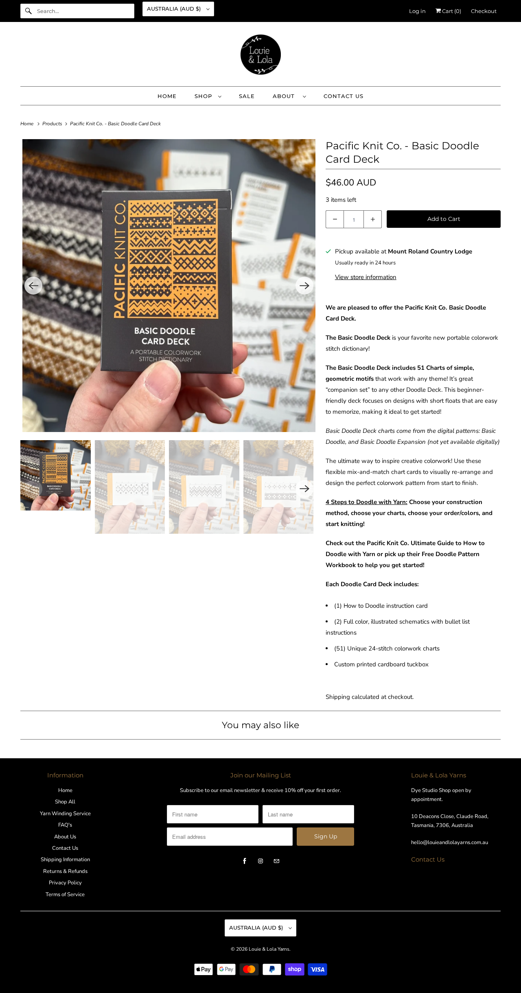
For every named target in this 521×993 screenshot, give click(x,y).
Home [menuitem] (167, 96)
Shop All (65, 801)
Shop (204, 96)
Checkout (484, 11)
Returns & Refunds (65, 871)
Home (65, 790)
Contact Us (65, 848)
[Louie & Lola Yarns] (260, 56)
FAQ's (65, 825)
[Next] (304, 286)
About (286, 96)
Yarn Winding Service (65, 813)
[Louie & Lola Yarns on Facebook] (244, 861)
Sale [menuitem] (247, 96)
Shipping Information (65, 859)
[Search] (28, 11)
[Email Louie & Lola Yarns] (276, 861)
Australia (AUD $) (174, 8)
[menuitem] (207, 96)
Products (52, 123)
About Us (65, 836)
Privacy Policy (65, 882)
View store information (365, 277)
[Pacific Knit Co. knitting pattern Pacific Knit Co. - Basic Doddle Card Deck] (168, 285)
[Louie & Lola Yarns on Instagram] (260, 861)
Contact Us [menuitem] (343, 96)
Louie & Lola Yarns (269, 949)
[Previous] (33, 286)
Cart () (451, 11)
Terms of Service (65, 894)
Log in (417, 11)
